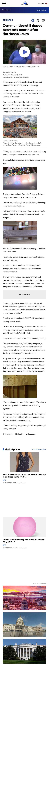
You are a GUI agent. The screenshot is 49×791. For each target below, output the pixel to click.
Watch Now (42, 3)
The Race (8, 20)
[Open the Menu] (4, 3)
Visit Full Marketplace (38, 449)
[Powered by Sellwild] (43, 583)
